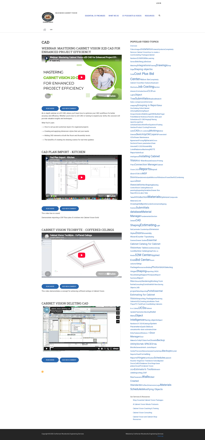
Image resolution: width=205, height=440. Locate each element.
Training (153, 66)
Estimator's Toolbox (145, 369)
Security (138, 281)
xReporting (144, 291)
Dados (139, 125)
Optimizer (165, 197)
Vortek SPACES (145, 343)
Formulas (139, 91)
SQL (138, 301)
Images (138, 49)
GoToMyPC (139, 340)
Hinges (141, 357)
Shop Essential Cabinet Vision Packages (148, 400)
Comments (156, 204)
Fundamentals (146, 216)
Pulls (150, 291)
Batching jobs (141, 61)
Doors (139, 233)
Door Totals (145, 361)
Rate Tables (142, 248)
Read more (52, 109)
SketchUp (141, 134)
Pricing (141, 140)
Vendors (139, 114)
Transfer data (153, 117)
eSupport (144, 275)
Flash (138, 354)
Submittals (141, 98)
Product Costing (142, 127)
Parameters (140, 312)
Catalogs (147, 324)
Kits (146, 102)
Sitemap (160, 436)
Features (137, 333)
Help (150, 251)
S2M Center (143, 255)
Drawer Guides (141, 240)
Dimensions (151, 385)
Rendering (146, 281)
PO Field (138, 304)
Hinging (148, 119)
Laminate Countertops (141, 229)
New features (146, 83)
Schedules (159, 357)
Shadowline (153, 99)
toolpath (148, 177)
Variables (147, 190)
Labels (167, 358)
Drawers (154, 161)
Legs (158, 385)
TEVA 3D (139, 174)
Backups (166, 350)
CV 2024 (140, 324)
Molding (153, 130)
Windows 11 (145, 333)
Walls (146, 377)
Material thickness (141, 117)
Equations (152, 125)
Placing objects (151, 320)
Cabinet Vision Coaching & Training (146, 408)
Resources (142, 267)
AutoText (146, 340)
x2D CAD (141, 119)
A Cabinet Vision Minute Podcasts (145, 404)
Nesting (147, 312)
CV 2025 (140, 146)
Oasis (145, 91)
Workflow (145, 125)
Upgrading (140, 190)
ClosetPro (139, 366)
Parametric (138, 377)
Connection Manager (146, 164)
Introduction (141, 197)
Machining (140, 111)
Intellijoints (142, 204)
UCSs (142, 308)
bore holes (154, 361)
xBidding (137, 275)
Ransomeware (147, 351)
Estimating (148, 225)
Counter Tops (143, 236)
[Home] (48, 17)
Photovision (158, 267)
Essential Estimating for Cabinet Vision (146, 295)
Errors (137, 193)
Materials (154, 197)
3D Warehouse (144, 160)
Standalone (141, 177)
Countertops (157, 351)
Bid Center (143, 260)
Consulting (139, 284)
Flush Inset (146, 304)
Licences (142, 58)
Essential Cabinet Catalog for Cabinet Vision (145, 244)
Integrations (143, 65)
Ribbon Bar (145, 79)
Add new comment (69, 108)
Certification (149, 358)
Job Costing (145, 86)
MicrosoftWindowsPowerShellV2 (163, 177)
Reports (145, 169)
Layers (154, 134)
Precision (138, 351)
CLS (150, 91)
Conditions (152, 248)
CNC (148, 134)
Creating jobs (145, 301)
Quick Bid (145, 326)
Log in (158, 3)
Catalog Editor (138, 108)
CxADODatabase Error (143, 363)
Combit (149, 204)
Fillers (155, 284)
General (139, 347)
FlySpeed (151, 275)
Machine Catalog (141, 251)
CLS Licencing (144, 131)
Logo (138, 122)
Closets (153, 340)
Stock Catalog (141, 188)
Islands (155, 49)
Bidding (149, 267)
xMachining (145, 149)
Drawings (161, 65)
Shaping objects (143, 69)
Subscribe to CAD (42, 372)
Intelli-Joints (146, 347)
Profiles (144, 385)
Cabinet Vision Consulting (142, 413)
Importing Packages (146, 298)
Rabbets (138, 149)
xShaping (148, 185)
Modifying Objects (153, 389)
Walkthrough (146, 114)
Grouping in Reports (148, 105)
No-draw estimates (145, 329)
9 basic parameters (144, 143)
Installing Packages (141, 55)
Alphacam (148, 140)
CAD (136, 130)
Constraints (148, 284)
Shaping (141, 271)
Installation (147, 49)
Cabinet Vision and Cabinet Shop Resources (145, 418)
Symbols (161, 49)
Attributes (155, 114)
